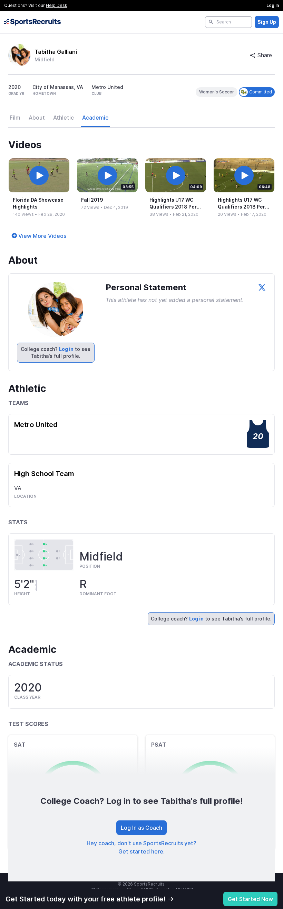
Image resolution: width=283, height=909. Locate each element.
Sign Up (266, 22)
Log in (66, 349)
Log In (272, 5)
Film (15, 117)
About (37, 117)
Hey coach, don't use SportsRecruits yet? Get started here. (141, 847)
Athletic (63, 117)
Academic (95, 117)
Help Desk (56, 5)
